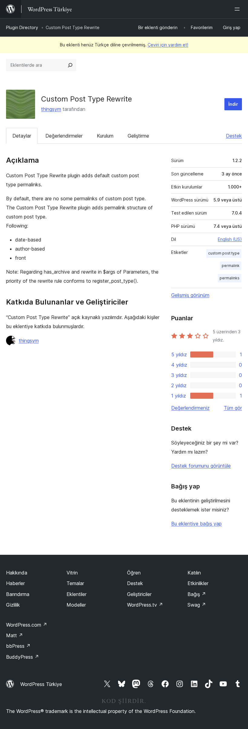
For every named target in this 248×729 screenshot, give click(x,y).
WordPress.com (26, 625)
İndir (233, 104)
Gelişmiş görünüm (190, 295)
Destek (234, 136)
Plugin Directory (22, 27)
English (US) (230, 239)
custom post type (224, 253)
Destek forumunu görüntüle (201, 466)
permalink (231, 265)
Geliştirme (138, 136)
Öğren (134, 573)
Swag (197, 605)
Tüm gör (233, 408)
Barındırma (17, 594)
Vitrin (72, 573)
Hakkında (16, 573)
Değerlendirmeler (64, 136)
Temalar (75, 583)
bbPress (18, 646)
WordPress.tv (145, 605)
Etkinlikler (198, 583)
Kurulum (105, 136)
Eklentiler (76, 594)
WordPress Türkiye (41, 684)
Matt (14, 635)
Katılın (194, 573)
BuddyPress (22, 657)
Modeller (76, 605)
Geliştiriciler (139, 594)
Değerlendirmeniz (190, 408)
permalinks (230, 278)
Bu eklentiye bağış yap (196, 524)
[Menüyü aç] (238, 9)
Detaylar (21, 136)
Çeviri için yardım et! (168, 44)
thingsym (51, 109)
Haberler (15, 583)
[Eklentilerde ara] (70, 65)
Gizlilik (13, 605)
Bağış (197, 594)
